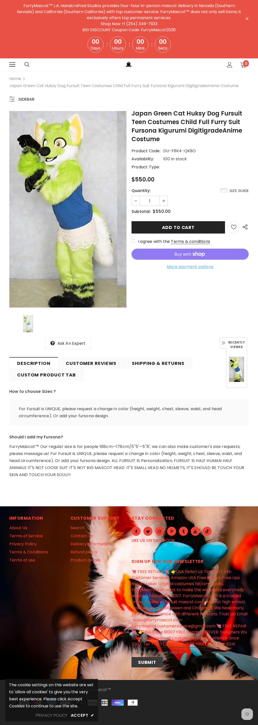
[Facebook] (136, 531)
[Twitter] (147, 531)
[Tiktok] (207, 531)
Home (15, 79)
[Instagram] (159, 531)
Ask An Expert (71, 343)
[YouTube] (195, 531)
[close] (246, 18)
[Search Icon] (26, 64)
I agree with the (154, 241)
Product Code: (146, 151)
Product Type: (146, 167)
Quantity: (141, 191)
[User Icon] (229, 64)
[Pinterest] (171, 531)
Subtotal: (141, 211)
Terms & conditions (190, 241)
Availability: (143, 159)
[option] (67, 209)
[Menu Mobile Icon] (12, 65)
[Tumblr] (183, 531)
